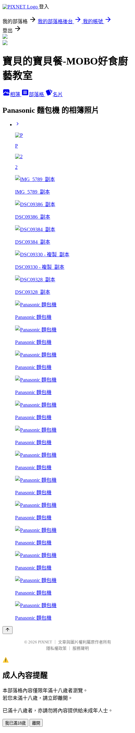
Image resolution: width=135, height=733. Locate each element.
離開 (36, 723)
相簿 (15, 94)
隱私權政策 (56, 648)
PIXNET (45, 642)
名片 (58, 94)
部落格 (37, 94)
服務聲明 (81, 648)
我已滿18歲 (15, 723)
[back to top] (8, 630)
